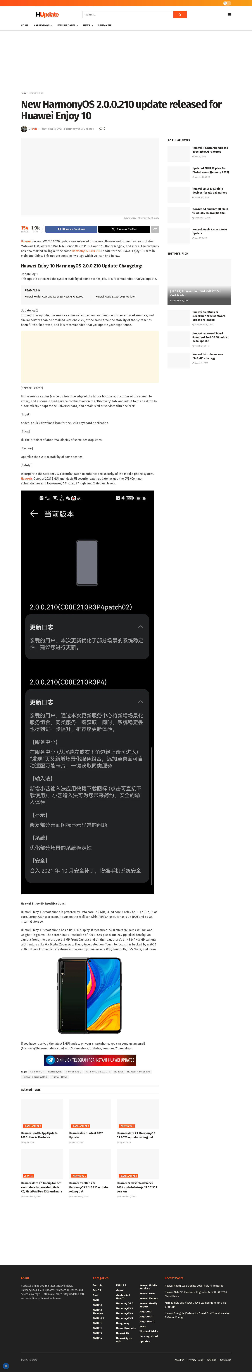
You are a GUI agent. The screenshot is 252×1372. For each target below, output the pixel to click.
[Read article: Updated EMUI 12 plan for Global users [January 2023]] (179, 174)
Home (24, 25)
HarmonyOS (42, 25)
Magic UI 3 (145, 1311)
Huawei (26, 241)
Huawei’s (27, 478)
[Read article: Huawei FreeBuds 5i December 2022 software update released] (179, 318)
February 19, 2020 (180, 300)
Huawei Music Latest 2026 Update (115, 296)
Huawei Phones (148, 1298)
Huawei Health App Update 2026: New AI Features (54, 296)
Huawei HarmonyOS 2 (35, 1077)
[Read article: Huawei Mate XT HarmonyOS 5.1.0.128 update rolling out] (138, 1114)
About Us (179, 1360)
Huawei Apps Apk (32, 1126)
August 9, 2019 (201, 363)
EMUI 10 (97, 1305)
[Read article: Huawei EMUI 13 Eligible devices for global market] (179, 195)
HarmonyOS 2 (73, 1071)
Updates (89, 128)
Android (98, 1285)
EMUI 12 (97, 1328)
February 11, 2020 (202, 218)
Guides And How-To (123, 1297)
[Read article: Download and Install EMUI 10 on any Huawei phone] (179, 215)
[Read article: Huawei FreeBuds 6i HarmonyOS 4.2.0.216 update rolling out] (90, 1164)
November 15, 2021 (52, 128)
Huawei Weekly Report (148, 1305)
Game (119, 1290)
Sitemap (211, 1360)
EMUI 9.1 (121, 1285)
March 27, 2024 (201, 346)
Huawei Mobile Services (148, 1287)
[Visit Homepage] (46, 14)
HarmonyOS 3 (124, 1308)
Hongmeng (123, 1323)
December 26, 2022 (203, 325)
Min (34, 128)
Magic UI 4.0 (146, 1321)
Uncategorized (148, 1336)
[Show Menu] (229, 14)
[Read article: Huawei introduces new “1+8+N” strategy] (179, 360)
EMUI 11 (97, 1323)
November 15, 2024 (32, 1196)
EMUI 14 (97, 1338)
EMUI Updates (66, 25)
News (86, 25)
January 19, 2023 (202, 177)
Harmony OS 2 (37, 93)
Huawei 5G (122, 1333)
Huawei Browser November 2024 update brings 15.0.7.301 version (137, 1187)
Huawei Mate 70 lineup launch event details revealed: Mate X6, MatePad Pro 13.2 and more (41, 1187)
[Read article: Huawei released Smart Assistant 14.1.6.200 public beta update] (179, 339)
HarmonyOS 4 (79, 1176)
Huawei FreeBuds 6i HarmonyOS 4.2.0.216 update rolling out (88, 1187)
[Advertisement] (126, 61)
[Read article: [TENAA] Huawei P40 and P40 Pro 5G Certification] (199, 282)
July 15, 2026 (28, 1142)
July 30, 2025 (124, 1142)
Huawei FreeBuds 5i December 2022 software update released (208, 315)
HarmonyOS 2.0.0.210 (86, 251)
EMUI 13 (97, 1333)
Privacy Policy (195, 1360)
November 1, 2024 (127, 1196)
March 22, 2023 (201, 197)
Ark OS (97, 1290)
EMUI (96, 1300)
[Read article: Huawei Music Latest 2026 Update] (90, 1114)
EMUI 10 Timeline (98, 1312)
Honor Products (126, 1328)
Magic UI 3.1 (146, 1316)
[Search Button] (180, 14)
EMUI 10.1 (98, 1318)
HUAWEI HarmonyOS (138, 1071)
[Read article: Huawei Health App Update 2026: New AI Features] (42, 1114)
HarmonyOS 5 (127, 1126)
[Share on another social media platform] (155, 229)
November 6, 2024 (79, 1196)
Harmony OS (37, 1071)
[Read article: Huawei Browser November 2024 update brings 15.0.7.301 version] (138, 1164)
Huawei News (60, 1077)
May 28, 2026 (76, 1142)
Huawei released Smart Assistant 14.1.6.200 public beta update (210, 337)
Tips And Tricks (148, 1331)
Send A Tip (105, 25)
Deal (95, 1295)
